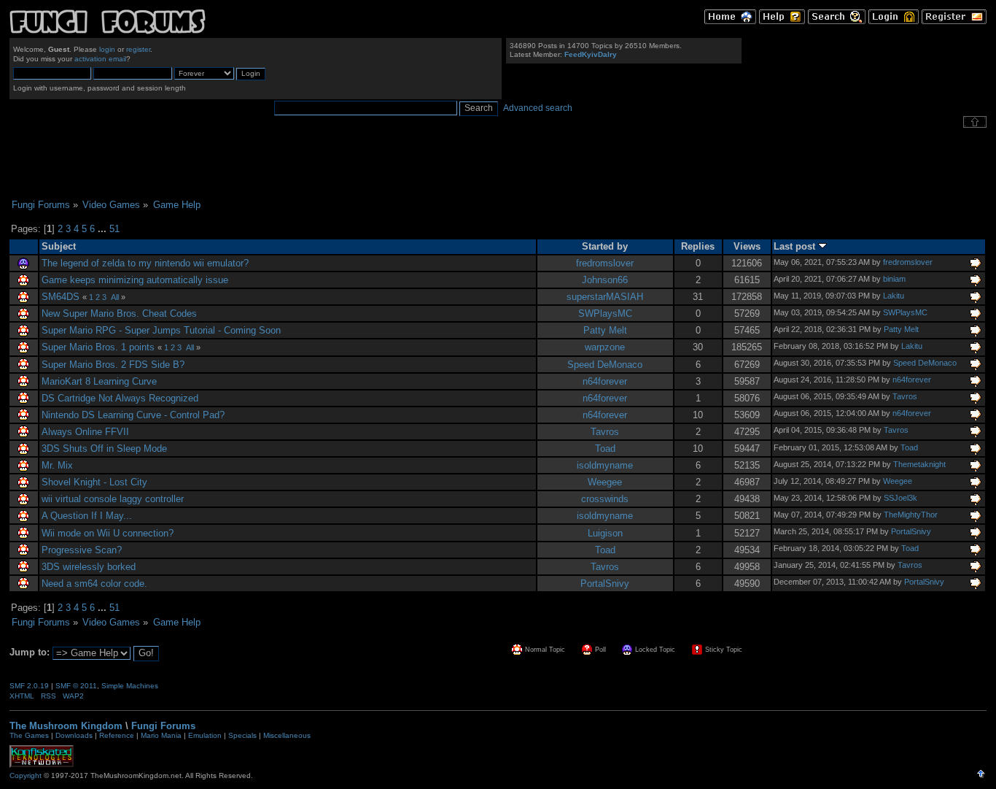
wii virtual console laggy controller (113, 498)
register (138, 49)
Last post (796, 246)
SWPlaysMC (605, 313)
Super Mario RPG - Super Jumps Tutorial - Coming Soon (161, 330)
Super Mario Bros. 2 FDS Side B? (113, 364)
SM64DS (60, 296)
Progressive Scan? (82, 549)
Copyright (25, 775)
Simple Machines (129, 686)
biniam (894, 278)
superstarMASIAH (605, 296)
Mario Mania (161, 735)
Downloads (74, 735)
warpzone (605, 347)
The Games (29, 735)
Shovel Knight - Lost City (94, 482)
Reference (116, 735)
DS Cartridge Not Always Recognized (120, 398)
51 (114, 228)
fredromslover (605, 263)
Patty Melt (605, 330)
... (103, 228)
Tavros (904, 396)
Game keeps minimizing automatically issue (135, 279)
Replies (698, 246)
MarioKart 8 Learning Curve (99, 381)
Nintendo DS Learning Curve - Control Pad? (133, 414)
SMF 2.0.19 (29, 686)
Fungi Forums (163, 725)
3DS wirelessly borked (89, 566)
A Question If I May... (87, 515)
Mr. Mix (57, 465)
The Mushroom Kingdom (65, 725)
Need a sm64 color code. (94, 583)
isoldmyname (605, 465)
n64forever (605, 381)
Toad (605, 448)
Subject (59, 246)
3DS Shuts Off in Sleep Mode (104, 448)
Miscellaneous (287, 735)
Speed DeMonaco (604, 364)
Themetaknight (919, 464)
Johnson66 (605, 279)
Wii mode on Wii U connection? (108, 533)
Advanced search (537, 108)
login (107, 49)
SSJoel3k (900, 497)
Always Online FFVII (85, 431)
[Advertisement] (498, 163)
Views (747, 246)
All (115, 297)
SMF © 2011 (76, 686)
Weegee (605, 482)
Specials (242, 735)
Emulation (205, 735)
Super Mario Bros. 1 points (98, 347)
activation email (100, 59)
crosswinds (605, 498)
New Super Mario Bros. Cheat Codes (119, 313)
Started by (605, 246)
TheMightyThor (911, 514)
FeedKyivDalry (590, 54)
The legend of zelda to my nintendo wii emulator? (145, 263)
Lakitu (893, 295)
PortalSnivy (911, 531)
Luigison (605, 533)
